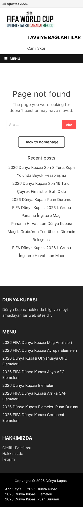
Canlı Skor (36, 48)
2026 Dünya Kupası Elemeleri (28, 385)
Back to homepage (41, 142)
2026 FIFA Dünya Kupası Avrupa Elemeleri (39, 350)
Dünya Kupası (56, 481)
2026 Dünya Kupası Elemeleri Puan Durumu (40, 407)
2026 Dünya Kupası (42, 489)
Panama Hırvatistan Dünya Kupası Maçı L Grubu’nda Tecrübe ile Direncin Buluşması (41, 231)
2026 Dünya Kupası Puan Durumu (41, 199)
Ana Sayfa (13, 489)
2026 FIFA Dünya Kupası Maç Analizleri (37, 342)
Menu (14, 58)
